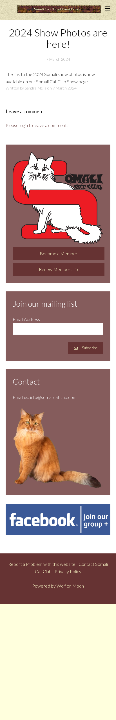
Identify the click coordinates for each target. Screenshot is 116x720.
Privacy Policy (68, 571)
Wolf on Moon (70, 585)
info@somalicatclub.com (53, 397)
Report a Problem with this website (41, 564)
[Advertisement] (58, 662)
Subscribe (89, 348)
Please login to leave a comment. (37, 125)
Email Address (26, 319)
